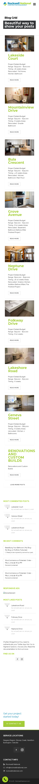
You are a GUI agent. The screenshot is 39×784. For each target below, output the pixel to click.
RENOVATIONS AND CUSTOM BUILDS (21, 456)
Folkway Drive (15, 322)
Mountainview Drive (21, 109)
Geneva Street (14, 416)
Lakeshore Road (17, 369)
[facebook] (17, 659)
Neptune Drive (16, 267)
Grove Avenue (15, 213)
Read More (14, 80)
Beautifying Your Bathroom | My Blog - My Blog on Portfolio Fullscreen (18, 549)
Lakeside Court (16, 57)
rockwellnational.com (14, 771)
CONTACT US (15, 724)
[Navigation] (34, 4)
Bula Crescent (16, 161)
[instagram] (22, 659)
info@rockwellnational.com (16, 768)
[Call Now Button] (5, 779)
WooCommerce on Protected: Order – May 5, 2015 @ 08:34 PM (18, 562)
